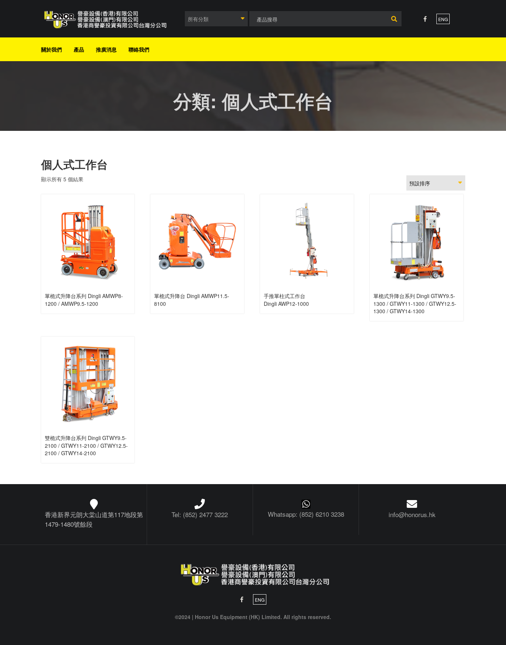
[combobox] (216, 18)
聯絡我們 (139, 49)
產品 (79, 49)
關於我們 (51, 49)
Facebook (425, 18)
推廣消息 (106, 49)
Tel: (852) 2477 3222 (200, 514)
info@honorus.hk (412, 514)
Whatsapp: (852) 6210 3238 (306, 514)
